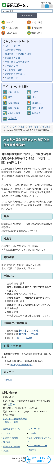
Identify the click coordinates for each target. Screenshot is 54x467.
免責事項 (32, 450)
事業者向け (37, 27)
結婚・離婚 (13, 102)
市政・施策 (33, 127)
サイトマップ (34, 429)
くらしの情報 (12, 27)
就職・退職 (13, 108)
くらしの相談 (14, 113)
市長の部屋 (11, 33)
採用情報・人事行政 (11, 446)
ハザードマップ (12, 46)
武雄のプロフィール (11, 429)
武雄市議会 (37, 33)
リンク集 (32, 433)
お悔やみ (36, 113)
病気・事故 (37, 108)
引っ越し (36, 102)
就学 (10, 97)
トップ (9, 22)
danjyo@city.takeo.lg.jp (22, 364)
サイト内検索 (27, 15)
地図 (10, 404)
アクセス (6, 433)
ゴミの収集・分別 (13, 70)
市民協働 (46, 127)
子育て (35, 92)
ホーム (6, 127)
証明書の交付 (11, 66)
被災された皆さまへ (15, 74)
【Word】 (34, 330)
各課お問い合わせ (10, 438)
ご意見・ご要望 (10, 422)
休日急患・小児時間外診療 (18, 54)
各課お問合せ (11, 78)
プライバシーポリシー (37, 445)
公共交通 (12, 118)
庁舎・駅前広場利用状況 (17, 62)
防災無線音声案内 (13, 50)
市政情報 (6, 442)
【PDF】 (22, 330)
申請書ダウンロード (15, 58)
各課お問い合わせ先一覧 (15, 418)
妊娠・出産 (13, 92)
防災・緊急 (37, 22)
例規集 (5, 451)
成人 (34, 97)
